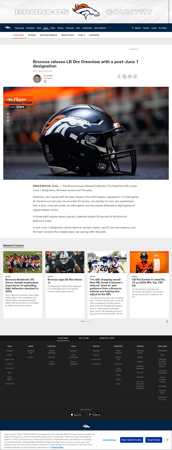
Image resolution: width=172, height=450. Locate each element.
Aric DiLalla (48, 75)
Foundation (118, 364)
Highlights (73, 351)
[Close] (168, 440)
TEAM (9, 346)
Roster (9, 355)
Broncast (51, 357)
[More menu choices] (109, 28)
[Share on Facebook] (119, 78)
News (118, 375)
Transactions (9, 384)
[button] (82, 321)
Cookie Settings (109, 440)
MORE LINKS (162, 346)
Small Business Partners (162, 379)
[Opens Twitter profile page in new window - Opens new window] (45, 81)
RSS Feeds (162, 386)
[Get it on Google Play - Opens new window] (95, 415)
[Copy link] (135, 76)
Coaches (9, 364)
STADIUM (140, 346)
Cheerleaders (96, 364)
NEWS (31, 346)
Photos (118, 379)
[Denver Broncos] (86, 426)
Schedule (9, 351)
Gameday (96, 351)
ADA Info (140, 373)
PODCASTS (51, 346)
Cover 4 (31, 357)
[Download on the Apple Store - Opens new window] (76, 414)
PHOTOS (96, 346)
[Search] (133, 28)
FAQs (162, 355)
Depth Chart (9, 359)
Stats (9, 373)
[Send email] (130, 78)
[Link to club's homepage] (7, 27)
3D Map (140, 357)
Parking (140, 362)
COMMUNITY (118, 346)
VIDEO (73, 346)
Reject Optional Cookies (132, 440)
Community (96, 359)
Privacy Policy (57, 447)
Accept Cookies (153, 440)
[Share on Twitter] (124, 78)
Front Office (9, 368)
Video (118, 384)
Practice (96, 355)
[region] (86, 440)
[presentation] (168, 321)
